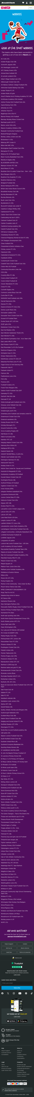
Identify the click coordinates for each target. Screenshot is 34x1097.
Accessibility (4, 1054)
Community (20, 1056)
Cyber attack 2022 (6, 1070)
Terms (3, 1064)
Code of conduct (21, 1076)
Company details (21, 1072)
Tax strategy (20, 1070)
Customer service (6, 1052)
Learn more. (17, 974)
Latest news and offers (8, 980)
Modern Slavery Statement (24, 1066)
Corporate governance (23, 1068)
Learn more (17, 1016)
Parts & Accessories (25, 952)
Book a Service (25, 948)
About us (19, 1050)
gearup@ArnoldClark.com (17, 936)
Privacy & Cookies (6, 1068)
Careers (25, 944)
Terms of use (4, 1066)
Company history (21, 1054)
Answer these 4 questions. (11, 1090)
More (30, 7)
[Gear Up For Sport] (5, 7)
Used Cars (9, 952)
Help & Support (9, 944)
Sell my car (9, 948)
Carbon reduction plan (23, 1074)
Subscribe (17, 988)
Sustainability (21, 1058)
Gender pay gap (21, 1064)
